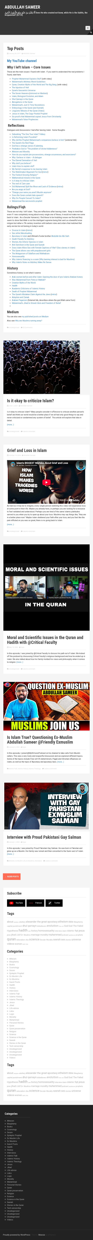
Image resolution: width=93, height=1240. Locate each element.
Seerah (12, 1040)
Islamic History (23, 769)
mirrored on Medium (38, 93)
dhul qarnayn (30, 925)
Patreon (38, 903)
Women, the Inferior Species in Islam (27, 242)
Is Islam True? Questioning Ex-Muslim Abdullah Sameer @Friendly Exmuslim (40, 740)
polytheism (72, 935)
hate (29, 931)
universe (76, 939)
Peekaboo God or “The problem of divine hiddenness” (34, 149)
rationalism (20, 940)
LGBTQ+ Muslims (23, 935)
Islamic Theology (35, 769)
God (66, 926)
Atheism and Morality (21, 151)
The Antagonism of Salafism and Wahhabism (31, 253)
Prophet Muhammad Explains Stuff (26, 79)
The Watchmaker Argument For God (27, 172)
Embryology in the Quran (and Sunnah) (28, 108)
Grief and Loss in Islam (27, 450)
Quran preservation (17, 1028)
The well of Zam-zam (21, 183)
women (18, 944)
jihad (13, 934)
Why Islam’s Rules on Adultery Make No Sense (31, 262)
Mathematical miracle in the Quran (26, 178)
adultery (22, 922)
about (10, 921)
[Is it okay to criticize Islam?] (41, 367)
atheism (63, 921)
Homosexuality (18, 256)
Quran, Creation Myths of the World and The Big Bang (34, 84)
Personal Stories (16, 1023)
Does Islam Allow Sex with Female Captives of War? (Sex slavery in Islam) (43, 248)
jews (9, 935)
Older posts (12, 876)
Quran (11, 1026)
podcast (65, 935)
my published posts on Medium (35, 316)
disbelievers (41, 926)
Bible (71, 921)
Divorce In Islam (19, 230)
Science (12, 1034)
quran (11, 939)
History (12, 988)
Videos (12, 1058)
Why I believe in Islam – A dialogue (27, 157)
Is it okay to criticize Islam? (30, 400)
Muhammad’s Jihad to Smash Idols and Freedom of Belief (36, 303)
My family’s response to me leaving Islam (29, 169)
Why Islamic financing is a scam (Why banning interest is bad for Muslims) (43, 259)
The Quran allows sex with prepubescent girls (31, 250)
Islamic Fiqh (13, 769)
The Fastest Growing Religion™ (25, 175)
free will (61, 926)
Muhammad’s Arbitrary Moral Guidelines (28, 82)
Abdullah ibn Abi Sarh (60, 236)
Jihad (11, 1005)
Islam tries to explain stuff (23, 166)
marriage (35, 934)
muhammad (55, 934)
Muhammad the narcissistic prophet (27, 201)
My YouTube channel (22, 61)
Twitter (57, 903)
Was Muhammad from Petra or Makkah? (29, 280)
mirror (45, 172)
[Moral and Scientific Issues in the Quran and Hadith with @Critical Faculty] (46, 587)
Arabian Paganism (19, 300)
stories (68, 940)
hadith (23, 930)
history (34, 930)
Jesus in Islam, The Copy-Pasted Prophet (29, 114)
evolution (52, 925)
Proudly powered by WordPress (16, 1235)
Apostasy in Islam (19, 236)
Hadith (14, 285)
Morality (12, 1017)
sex (63, 939)
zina (27, 944)
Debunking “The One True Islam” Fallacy (28, 134)
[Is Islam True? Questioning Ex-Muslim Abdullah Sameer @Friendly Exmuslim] (46, 706)
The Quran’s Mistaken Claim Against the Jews (31, 294)
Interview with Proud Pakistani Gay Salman (44, 837)
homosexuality (46, 930)
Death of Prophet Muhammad (24, 291)
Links (11, 1011)
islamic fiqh (72, 930)
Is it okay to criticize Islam (23, 181)
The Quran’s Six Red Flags (23, 143)
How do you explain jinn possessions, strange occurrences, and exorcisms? (44, 154)
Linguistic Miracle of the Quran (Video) (28, 111)
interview (58, 931)
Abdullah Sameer (22, 7)
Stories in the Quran (17, 1043)
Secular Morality (46, 940)
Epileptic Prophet (16, 973)
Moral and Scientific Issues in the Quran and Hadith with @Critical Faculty (45, 640)
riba (27, 940)
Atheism (12, 861)
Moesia (41, 1235)
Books (12, 965)
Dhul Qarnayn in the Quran (22, 99)
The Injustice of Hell (20, 87)
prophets (79, 935)
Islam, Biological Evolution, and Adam (27, 96)
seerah (57, 939)
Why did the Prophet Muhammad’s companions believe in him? (38, 140)
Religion (12, 1031)
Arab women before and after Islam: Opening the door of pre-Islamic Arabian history (47, 277)
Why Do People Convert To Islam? (26, 198)
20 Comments (27, 327)
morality (44, 934)
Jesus (12, 1002)
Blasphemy (78, 922)
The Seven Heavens (20, 93)
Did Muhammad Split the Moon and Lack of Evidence (34, 186)
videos (10, 943)
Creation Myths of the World (24, 283)
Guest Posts (14, 982)
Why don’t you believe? (21, 163)
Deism (12, 970)
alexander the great (36, 921)
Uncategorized (14, 327)
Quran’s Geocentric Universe (23, 90)
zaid (24, 944)
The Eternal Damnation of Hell (24, 160)
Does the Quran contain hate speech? (27, 195)
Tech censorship (16, 1046)
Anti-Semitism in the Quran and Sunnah (28, 245)
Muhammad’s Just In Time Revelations (28, 105)
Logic (11, 1014)
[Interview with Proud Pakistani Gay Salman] (46, 806)
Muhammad (14, 1020)
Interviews (38, 861)
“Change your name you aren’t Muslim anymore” (32, 192)
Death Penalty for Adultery (23, 239)
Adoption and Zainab (20, 297)
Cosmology (14, 967)
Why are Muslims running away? (28, 321)
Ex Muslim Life (20, 861)
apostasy (52, 921)
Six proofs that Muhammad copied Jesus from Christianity (36, 116)
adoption (16, 922)
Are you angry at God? (21, 189)
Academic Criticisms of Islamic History (28, 288)
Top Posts (15, 48)
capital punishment (14, 926)
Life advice (14, 1008)
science (34, 939)
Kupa (22, 647)
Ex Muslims (30, 861)
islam (64, 931)
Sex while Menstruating (22, 233)
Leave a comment (29, 431)
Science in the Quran (18, 1037)
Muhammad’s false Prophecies (25, 119)
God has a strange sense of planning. (27, 146)
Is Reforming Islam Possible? (24, 137)
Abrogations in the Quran (22, 102)
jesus (82, 930)
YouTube (19, 903)
